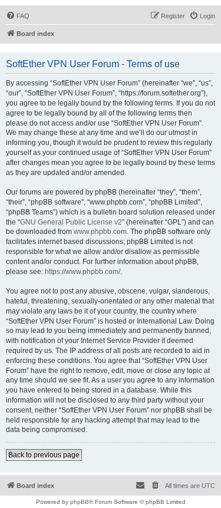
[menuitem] (17, 16)
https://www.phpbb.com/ (82, 272)
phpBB (79, 502)
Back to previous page (44, 455)
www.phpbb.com (100, 231)
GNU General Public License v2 (71, 222)
